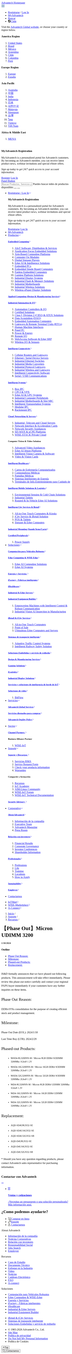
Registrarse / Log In (18, 193)
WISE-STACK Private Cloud (30, 434)
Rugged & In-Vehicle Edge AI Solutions (36, 500)
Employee (13, 890)
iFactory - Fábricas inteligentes (23, 580)
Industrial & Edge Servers (20, 592)
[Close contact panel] (2, 1183)
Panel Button (8, 180)
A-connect (13, 1283)
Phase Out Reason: (18, 956)
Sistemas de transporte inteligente (24, 637)
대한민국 (13, 106)
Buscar (11, 18)
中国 (10, 93)
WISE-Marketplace (18, 905)
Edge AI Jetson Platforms (28, 450)
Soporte (12, 748)
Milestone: (13, 959)
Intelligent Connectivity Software (32, 373)
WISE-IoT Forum (24, 792)
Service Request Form (26, 764)
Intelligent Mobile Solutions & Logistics (27, 488)
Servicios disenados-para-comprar (24, 713)
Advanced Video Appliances (30, 447)
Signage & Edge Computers (29, 522)
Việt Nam (13, 126)
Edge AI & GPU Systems (28, 395)
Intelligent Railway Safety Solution (33, 646)
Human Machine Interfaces (29, 327)
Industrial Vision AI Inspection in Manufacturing (40, 611)
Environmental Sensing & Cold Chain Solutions (40, 494)
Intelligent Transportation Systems (33, 404)
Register (5, 177)
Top (6, 1347)
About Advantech (16, 814)
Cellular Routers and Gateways (31, 355)
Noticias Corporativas (19, 1239)
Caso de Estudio (16, 1262)
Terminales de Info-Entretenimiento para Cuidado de (42, 481)
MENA (12, 138)
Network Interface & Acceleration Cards (36, 425)
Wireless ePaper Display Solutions (33, 290)
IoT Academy (22, 786)
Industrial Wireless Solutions (30, 287)
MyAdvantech (15, 15)
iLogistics (12, 672)
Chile (13, 21)
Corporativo (14, 808)
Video (11, 1271)
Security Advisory (16, 802)
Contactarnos (15, 896)
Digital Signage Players (27, 260)
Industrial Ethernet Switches (29, 361)
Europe (12, 73)
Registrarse (14, 12)
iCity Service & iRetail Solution (31, 516)
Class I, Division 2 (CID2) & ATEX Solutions (39, 315)
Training (19, 871)
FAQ (10, 1280)
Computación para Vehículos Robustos (26, 551)
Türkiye (12, 123)
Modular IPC (22, 407)
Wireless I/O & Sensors (27, 342)
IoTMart (12, 902)
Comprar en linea (20, 1218)
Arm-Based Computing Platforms (32, 254)
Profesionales (14, 858)
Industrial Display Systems (29, 278)
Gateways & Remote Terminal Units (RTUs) (38, 324)
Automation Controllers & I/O (31, 309)
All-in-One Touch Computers (30, 624)
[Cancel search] (18, 188)
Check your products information (32, 767)
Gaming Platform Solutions (29, 275)
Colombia (13, 58)
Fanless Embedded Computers (31, 272)
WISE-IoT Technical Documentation (34, 795)
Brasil (11, 46)
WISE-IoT (20, 745)
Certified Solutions (24, 312)
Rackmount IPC (23, 409)
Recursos (19, 783)
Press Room (21, 830)
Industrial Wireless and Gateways (32, 370)
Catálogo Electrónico (19, 1277)
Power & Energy (24, 333)
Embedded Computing (18, 241)
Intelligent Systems (17, 382)
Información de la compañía (29, 821)
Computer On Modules (27, 257)
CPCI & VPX (22, 392)
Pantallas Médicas (24, 475)
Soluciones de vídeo (17, 691)
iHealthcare (13, 586)
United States (15, 43)
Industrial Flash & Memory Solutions (34, 281)
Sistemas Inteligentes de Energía (32, 478)
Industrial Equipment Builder (22, 599)
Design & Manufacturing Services (24, 659)
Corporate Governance (27, 846)
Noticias (12, 1274)
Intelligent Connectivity (19, 348)
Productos (13, 235)
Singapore (13, 112)
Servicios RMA (23, 761)
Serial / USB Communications (31, 375)
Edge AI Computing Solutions (31, 564)
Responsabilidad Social (20, 1245)
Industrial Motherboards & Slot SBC (34, 401)
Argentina (13, 52)
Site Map (13, 1332)
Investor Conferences (26, 849)
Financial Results (24, 843)
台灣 (10, 115)
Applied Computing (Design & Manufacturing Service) (33, 296)
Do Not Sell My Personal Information (28, 1338)
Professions (21, 865)
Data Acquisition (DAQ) (28, 318)
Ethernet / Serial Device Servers (31, 358)
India (10, 96)
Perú (10, 61)
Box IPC (19, 389)
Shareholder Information (28, 852)
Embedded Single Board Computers (34, 269)
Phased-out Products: (19, 962)
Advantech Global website (25, 27)
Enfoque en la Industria (20, 1268)
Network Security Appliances (30, 428)
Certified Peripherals (18, 535)
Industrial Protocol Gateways (30, 367)
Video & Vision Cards (26, 456)
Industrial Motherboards (27, 284)
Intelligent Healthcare (18, 463)
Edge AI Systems (24, 567)
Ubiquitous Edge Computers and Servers (36, 630)
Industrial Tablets (24, 497)
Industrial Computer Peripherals (31, 398)
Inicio (11, 913)
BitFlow (19, 697)
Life (17, 868)
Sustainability (14, 883)
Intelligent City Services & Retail (23, 507)
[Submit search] (15, 188)
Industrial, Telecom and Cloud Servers (35, 422)
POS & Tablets (23, 519)
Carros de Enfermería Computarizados (35, 469)
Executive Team (23, 824)
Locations (20, 874)
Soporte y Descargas (18, 755)
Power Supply (22, 542)
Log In (25, 12)
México (12, 49)
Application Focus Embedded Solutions (36, 251)
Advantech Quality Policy (20, 719)
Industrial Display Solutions (21, 678)
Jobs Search (14, 1248)
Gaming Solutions (16, 665)
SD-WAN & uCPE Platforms (30, 431)
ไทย (10, 119)
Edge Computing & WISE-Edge (23, 557)
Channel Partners (16, 732)
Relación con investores (19, 836)
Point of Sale (21, 627)
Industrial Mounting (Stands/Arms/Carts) (27, 529)
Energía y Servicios (17, 574)
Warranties (20, 770)
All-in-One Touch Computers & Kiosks (36, 513)
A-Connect (14, 908)
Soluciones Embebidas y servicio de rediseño (29, 653)
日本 (10, 102)
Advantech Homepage (13, 2)
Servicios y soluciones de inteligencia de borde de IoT (33, 684)
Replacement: (15, 965)
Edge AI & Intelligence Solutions (32, 263)
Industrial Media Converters (29, 364)
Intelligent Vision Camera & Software (35, 453)
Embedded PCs (23, 266)
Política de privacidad (19, 1335)
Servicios (13, 700)
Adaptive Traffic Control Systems (32, 643)
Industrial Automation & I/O (21, 303)
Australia (13, 90)
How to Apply (22, 877)
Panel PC (20, 330)
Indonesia (13, 99)
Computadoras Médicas (27, 472)
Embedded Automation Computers (33, 321)
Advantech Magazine (26, 827)
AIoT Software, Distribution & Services (36, 248)
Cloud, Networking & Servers (22, 416)
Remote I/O (21, 336)
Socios (11, 726)
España (12, 76)
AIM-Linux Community (27, 789)
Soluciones (14, 544)
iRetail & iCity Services (19, 618)
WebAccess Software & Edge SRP (33, 339)
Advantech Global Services (20, 707)
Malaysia (13, 109)
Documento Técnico (19, 1265)
